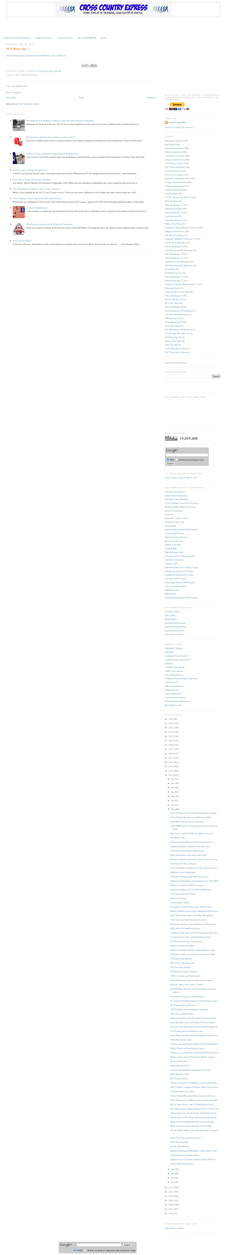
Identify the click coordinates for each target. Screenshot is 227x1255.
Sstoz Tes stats (171, 344)
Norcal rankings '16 (173, 299)
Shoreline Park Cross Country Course (181, 567)
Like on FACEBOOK (86, 37)
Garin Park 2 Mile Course (176, 518)
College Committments (36, 207)
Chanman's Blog (172, 611)
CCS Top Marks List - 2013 (182, 1091)
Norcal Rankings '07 (174, 246)
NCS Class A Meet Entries (182, 1013)
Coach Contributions (174, 159)
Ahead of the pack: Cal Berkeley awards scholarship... (194, 1082)
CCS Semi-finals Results (181, 958)
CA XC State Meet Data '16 (177, 333)
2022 (171, 736)
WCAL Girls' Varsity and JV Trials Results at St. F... (193, 1104)
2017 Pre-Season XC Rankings (178, 250)
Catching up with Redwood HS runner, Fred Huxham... (194, 1043)
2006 (171, 1213)
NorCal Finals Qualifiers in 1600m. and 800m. (191, 817)
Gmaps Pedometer (173, 693)
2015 (171, 766)
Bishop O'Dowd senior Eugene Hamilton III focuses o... (194, 911)
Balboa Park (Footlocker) (176, 495)
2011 (171, 1191)
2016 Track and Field (174, 155)
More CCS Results (178, 1061)
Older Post (151, 97)
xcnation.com (171, 216)
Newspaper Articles (173, 140)
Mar (173, 1173)
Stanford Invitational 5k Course (179, 574)
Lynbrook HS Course (174, 533)
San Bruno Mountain (174, 559)
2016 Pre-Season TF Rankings (178, 310)
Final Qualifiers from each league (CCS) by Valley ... (193, 1022)
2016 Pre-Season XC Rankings (178, 265)
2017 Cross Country (174, 174)
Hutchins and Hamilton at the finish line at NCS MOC (194, 880)
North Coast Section (174, 670)
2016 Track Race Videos (176, 348)
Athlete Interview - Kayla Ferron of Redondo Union (193, 1113)
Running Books (172, 287)
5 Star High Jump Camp (181, 1039)
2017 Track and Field (174, 167)
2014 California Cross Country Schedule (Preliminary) (37, 198)
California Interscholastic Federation (181, 678)
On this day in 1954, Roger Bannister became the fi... (194, 1117)
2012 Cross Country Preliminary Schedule (32, 179)
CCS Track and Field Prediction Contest (188, 919)
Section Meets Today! (180, 902)
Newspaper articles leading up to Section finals (191, 906)
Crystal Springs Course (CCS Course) (181, 503)
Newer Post (11, 97)
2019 (171, 749)
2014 (171, 770)
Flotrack (168, 663)
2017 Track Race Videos (176, 352)
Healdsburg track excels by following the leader (191, 980)
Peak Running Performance (177, 701)
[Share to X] (89, 65)
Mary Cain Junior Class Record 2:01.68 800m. (191, 1125)
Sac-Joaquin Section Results (183, 1005)
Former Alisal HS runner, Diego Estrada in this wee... (193, 1095)
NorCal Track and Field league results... (188, 1048)
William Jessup (172, 589)
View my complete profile (179, 127)
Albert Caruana (177, 122)
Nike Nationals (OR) (174, 552)
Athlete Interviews (44, 37)
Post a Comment (13, 92)
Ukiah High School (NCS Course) (180, 582)
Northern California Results (177, 178)
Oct (173, 787)
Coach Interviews (64, 37)
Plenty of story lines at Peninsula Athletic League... (193, 1056)
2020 (171, 744)
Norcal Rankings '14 (174, 276)
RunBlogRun (171, 619)
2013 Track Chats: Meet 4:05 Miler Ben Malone (192, 915)
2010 (171, 1196)
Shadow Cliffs (171, 563)
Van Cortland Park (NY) (175, 586)
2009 (171, 1200)
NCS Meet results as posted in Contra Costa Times (192, 954)
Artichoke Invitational (175, 491)
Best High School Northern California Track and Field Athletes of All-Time (59, 120)
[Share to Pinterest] (95, 65)
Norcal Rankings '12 (174, 212)
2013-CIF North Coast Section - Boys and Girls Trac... (194, 867)
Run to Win (170, 615)
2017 (171, 757)
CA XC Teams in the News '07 (178, 197)
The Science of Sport (174, 634)
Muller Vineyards (173, 544)
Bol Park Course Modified (176, 499)
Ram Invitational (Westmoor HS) (179, 556)
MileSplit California (174, 648)
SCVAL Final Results (179, 1146)
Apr (173, 1169)
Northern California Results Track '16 (181, 227)
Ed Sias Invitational (174, 510)
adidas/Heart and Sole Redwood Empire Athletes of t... (194, 1035)
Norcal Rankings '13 (174, 257)
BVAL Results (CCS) (179, 1074)
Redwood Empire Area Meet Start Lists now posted (193, 1018)
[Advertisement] (113, 26)
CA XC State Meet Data (175, 242)
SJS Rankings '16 (172, 318)
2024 (171, 727)
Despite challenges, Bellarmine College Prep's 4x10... (194, 1150)
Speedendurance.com (174, 630)
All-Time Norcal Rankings (177, 314)
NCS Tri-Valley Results (180, 967)
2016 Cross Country (174, 163)
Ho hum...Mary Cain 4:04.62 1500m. (186, 984)
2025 (171, 723)
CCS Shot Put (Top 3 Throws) (183, 863)
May (173, 809)
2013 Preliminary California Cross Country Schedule (36, 188)
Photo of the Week (173, 223)
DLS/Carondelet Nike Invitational (180, 506)
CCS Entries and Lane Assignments (186, 941)
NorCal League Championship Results (30, 170)
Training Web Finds (174, 189)
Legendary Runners (174, 220)
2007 (171, 1209)
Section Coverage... (179, 898)
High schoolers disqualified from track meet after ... (193, 1121)
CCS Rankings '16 (173, 337)
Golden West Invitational (181, 1163)
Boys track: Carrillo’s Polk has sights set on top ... (192, 833)
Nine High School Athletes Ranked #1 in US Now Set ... (195, 1108)
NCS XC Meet (171, 201)
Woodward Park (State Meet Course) (181, 597)
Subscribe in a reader (174, 1227)
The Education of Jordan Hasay (184, 1155)
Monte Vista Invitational (176, 537)
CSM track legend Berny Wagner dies (187, 850)
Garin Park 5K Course (174, 521)
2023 (171, 731)
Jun (173, 804)
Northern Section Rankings (177, 261)
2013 (171, 775)
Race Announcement (174, 148)
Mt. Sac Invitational (174, 540)
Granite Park (170, 525)
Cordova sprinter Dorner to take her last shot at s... (192, 841)
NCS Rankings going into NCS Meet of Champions (49, 224)
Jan (172, 1182)
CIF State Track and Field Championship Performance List (52, 153)
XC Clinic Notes (172, 303)
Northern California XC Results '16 (180, 238)
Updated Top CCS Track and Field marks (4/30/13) (193, 1159)
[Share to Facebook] (92, 65)
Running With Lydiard (175, 622)
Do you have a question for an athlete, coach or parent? (50, 137)
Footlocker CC (171, 682)
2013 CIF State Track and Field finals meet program (193, 812)
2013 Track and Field (26, 75)
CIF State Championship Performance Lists (189, 876)
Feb (173, 1177)
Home (103, 37)
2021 (171, 740)
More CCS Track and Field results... (186, 1137)
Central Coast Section (175, 667)
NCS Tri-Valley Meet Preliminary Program (189, 1009)
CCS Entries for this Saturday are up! (186, 1030)
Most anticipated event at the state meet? (188, 854)
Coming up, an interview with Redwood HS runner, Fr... (195, 1052)
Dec (173, 778)
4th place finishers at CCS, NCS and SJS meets (191, 889)
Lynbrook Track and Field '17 (178, 659)
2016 (171, 762)
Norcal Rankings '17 (174, 280)
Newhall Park (171, 548)
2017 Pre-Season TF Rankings (178, 329)
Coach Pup (170, 269)
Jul (172, 800)
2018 (171, 753)
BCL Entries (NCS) (178, 1078)
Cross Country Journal (175, 697)
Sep (173, 791)
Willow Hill (170, 593)
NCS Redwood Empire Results (184, 971)
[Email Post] (61, 71)
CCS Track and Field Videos (183, 893)
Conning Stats (171, 193)
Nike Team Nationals (174, 686)
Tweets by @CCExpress (175, 362)
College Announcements (176, 182)
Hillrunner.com (171, 689)
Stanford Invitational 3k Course (179, 571)
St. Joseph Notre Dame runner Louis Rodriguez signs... (194, 1000)
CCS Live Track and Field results (185, 975)
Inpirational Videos (173, 208)
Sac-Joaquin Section (174, 674)
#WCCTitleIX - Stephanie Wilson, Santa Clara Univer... (195, 1087)
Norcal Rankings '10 (174, 253)
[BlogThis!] (86, 65)
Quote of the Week (173, 340)
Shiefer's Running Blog (175, 626)
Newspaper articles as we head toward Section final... (193, 924)
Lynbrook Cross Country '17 (177, 655)
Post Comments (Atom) (28, 103)
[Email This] (83, 65)
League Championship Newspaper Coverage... (191, 1069)
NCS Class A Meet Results (182, 962)
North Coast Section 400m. (182, 945)
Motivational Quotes (22, 240)
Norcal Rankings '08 (174, 322)
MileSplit (169, 652)
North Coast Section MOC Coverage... (187, 885)
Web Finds (169, 144)
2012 (171, 1187)
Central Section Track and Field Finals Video (190, 936)
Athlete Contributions (175, 231)
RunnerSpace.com (173, 704)
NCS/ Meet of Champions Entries (185, 928)
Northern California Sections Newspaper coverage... (193, 949)
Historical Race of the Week (177, 291)
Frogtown (169, 514)
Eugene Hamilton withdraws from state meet (190, 846)
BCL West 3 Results (179, 1142)
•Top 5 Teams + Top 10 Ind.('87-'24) (181, 477)
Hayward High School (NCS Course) (181, 529)
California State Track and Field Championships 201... (194, 932)
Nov (173, 783)
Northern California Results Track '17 (181, 284)
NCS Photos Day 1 (17, 49)
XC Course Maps (172, 325)
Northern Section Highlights (183, 872)
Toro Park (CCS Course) (175, 578)
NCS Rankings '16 (173, 272)
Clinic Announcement (175, 186)
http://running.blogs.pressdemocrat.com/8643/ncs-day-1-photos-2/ (36, 55)
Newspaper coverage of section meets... (187, 996)
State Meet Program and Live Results (187, 821)
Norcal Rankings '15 (174, 295)
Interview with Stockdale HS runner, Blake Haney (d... (194, 1026)
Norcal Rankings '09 (174, 306)
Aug (173, 796)
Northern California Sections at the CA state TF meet (193, 859)
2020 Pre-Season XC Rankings (17, 37)
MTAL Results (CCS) (179, 1065)
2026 (171, 718)
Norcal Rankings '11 (174, 204)
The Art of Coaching (174, 235)
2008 (171, 1204)
